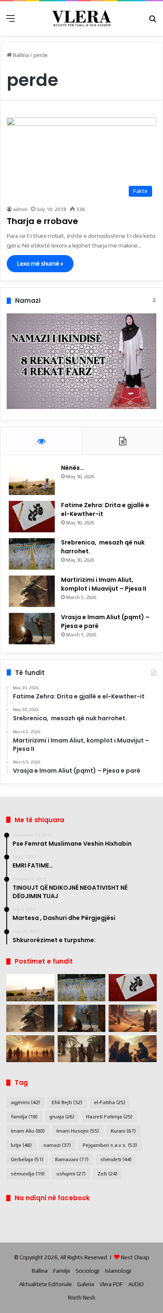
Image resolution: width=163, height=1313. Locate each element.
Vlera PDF (111, 1284)
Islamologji (118, 1271)
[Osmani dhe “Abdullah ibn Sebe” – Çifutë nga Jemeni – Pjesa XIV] (133, 1018)
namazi (57, 1145)
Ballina (20, 55)
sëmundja (28, 1174)
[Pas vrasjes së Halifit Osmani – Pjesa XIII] (30, 1049)
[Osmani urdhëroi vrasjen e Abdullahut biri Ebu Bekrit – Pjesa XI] (133, 1049)
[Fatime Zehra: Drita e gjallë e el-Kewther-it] (32, 516)
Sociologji (87, 1271)
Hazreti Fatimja (109, 1117)
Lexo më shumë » (40, 263)
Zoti (107, 1174)
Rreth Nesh (81, 1298)
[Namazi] (81, 407)
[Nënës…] (32, 479)
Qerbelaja (27, 1159)
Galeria (85, 1284)
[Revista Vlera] (81, 18)
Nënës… (72, 468)
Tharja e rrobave (42, 221)
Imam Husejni (77, 1131)
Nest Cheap (135, 1257)
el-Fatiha (109, 1102)
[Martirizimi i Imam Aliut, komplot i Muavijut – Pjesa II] (32, 591)
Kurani (123, 1131)
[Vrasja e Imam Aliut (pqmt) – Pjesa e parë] (32, 628)
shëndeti (116, 1159)
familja (24, 1117)
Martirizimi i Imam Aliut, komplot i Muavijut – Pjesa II (103, 584)
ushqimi (71, 1174)
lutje (21, 1145)
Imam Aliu (28, 1131)
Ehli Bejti (67, 1102)
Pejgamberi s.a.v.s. (110, 1145)
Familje (61, 1271)
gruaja (61, 1117)
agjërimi (25, 1102)
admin (20, 209)
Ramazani (72, 1159)
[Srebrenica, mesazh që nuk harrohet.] (32, 554)
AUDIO (136, 1284)
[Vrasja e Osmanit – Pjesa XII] (82, 1049)
